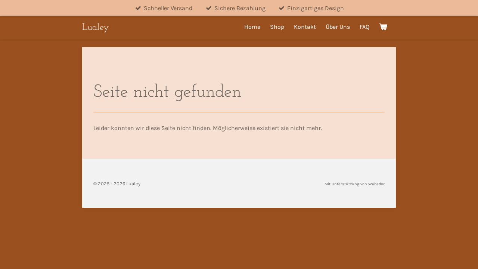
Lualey (95, 27)
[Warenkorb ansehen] (383, 27)
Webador (376, 184)
